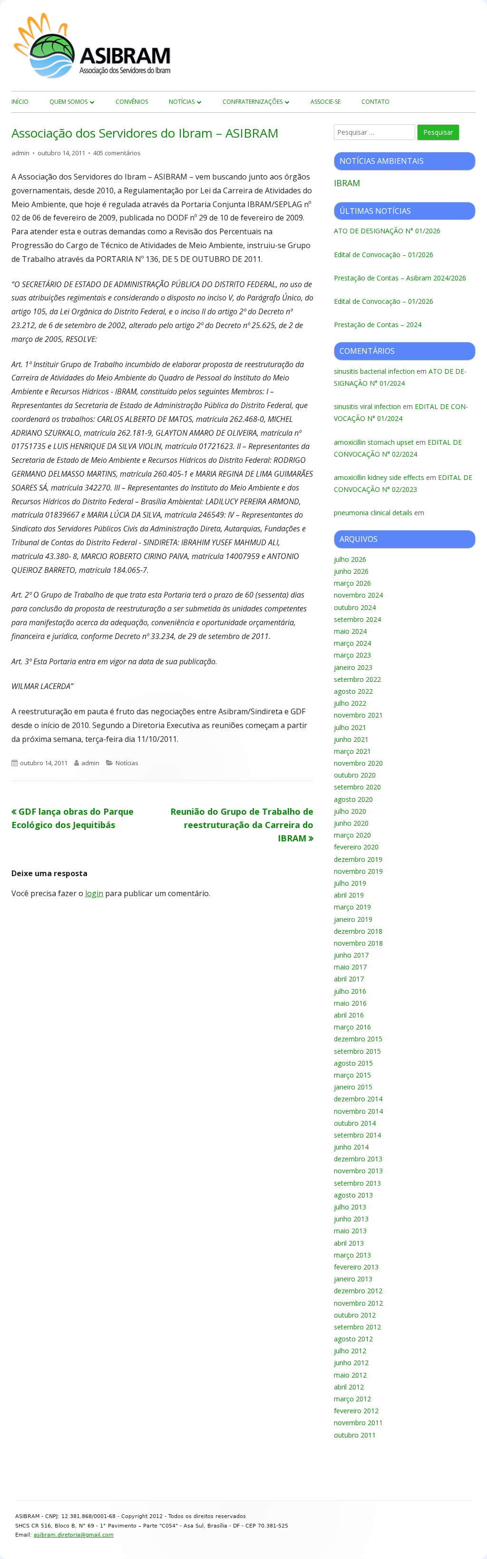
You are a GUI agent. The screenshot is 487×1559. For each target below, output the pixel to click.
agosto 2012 (353, 1338)
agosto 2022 (353, 691)
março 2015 (352, 1074)
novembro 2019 (358, 871)
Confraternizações (252, 102)
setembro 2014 (357, 1134)
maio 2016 (350, 1003)
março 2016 (352, 1026)
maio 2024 (350, 631)
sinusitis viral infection (367, 406)
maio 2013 (350, 1230)
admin (20, 153)
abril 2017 (349, 978)
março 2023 (352, 655)
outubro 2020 (355, 775)
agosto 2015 (353, 1063)
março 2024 (352, 643)
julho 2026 (350, 559)
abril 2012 (349, 1386)
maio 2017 (350, 966)
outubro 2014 (355, 1123)
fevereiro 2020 (356, 846)
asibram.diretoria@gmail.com (74, 1535)
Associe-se (326, 102)
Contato (375, 102)
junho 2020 (351, 823)
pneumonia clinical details (373, 512)
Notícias (182, 102)
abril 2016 (349, 1014)
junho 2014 (351, 1146)
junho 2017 (351, 954)
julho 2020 (350, 811)
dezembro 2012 (358, 1290)
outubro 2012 (355, 1314)
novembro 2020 (358, 763)
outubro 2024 (355, 607)
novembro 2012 (358, 1303)
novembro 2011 (358, 1422)
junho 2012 (351, 1362)
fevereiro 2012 (356, 1410)
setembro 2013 (357, 1183)
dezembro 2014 (358, 1098)
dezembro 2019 (358, 859)
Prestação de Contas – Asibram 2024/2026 (400, 277)
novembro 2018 (358, 943)
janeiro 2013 (353, 1278)
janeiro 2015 (353, 1086)
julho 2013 (350, 1206)
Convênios (132, 102)
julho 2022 (350, 703)
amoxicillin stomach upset (374, 442)
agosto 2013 (353, 1194)
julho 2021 (350, 727)
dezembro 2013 (358, 1158)
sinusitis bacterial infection (374, 371)
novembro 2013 (358, 1170)
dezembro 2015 (358, 1038)
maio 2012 (350, 1374)
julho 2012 (350, 1350)
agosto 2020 (353, 799)
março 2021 (352, 751)
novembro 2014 (358, 1111)
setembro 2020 (357, 786)
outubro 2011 (355, 1434)
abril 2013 (349, 1243)
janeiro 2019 (353, 919)
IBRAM (347, 183)
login (94, 893)
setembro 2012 (357, 1326)
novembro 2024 (358, 595)
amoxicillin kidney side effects (379, 477)
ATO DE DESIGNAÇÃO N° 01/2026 (387, 230)
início (20, 102)
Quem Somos (68, 102)
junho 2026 (351, 571)
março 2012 (352, 1398)
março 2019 (352, 906)
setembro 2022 (357, 679)
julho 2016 (350, 991)
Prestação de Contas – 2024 (377, 324)
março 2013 (352, 1254)
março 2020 (352, 834)
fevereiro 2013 (356, 1266)
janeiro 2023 (353, 667)
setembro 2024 (357, 619)
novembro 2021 (358, 715)
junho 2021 (351, 739)
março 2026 (352, 583)
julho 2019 (350, 883)
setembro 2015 (357, 1051)
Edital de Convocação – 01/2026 (383, 254)
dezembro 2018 (358, 931)
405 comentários (117, 153)
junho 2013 (351, 1218)
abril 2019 (349, 894)
